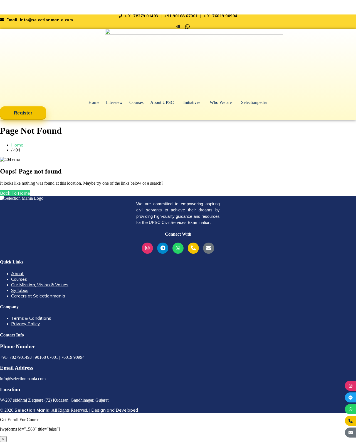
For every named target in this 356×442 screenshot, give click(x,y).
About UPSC (162, 102)
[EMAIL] (350, 433)
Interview (114, 102)
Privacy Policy (25, 323)
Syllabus (19, 290)
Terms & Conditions (31, 318)
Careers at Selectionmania (38, 296)
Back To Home (15, 193)
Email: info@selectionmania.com (39, 19)
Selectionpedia (254, 102)
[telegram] (178, 26)
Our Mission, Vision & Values (39, 284)
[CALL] (350, 421)
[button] (163, 102)
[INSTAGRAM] (350, 386)
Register (23, 113)
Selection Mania (16, 7)
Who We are (221, 102)
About (17, 273)
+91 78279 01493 (141, 15)
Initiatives (191, 102)
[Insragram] (168, 26)
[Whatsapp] (187, 26)
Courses (136, 102)
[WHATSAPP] (350, 409)
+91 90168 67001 (181, 15)
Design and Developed (114, 410)
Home (93, 102)
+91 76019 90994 (220, 15)
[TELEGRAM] (350, 397)
